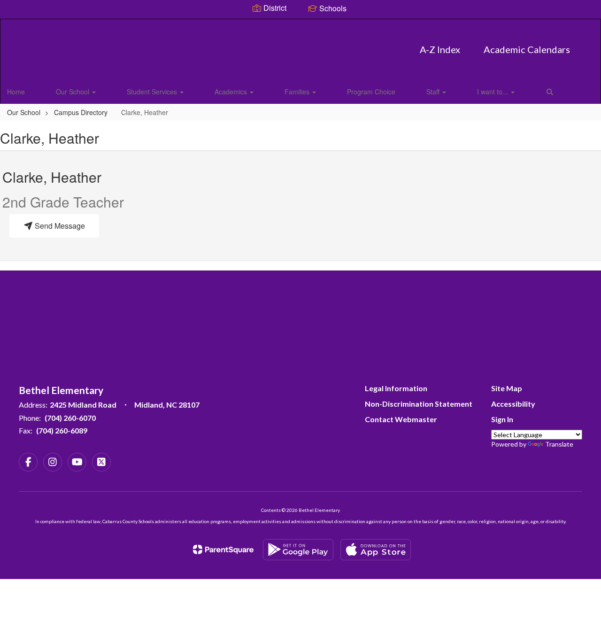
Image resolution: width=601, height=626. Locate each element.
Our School (73, 91)
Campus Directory (81, 112)
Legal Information (396, 388)
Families (298, 91)
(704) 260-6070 (70, 417)
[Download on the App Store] (375, 549)
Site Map (506, 388)
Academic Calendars (527, 49)
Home (16, 91)
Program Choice (371, 91)
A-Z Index (440, 49)
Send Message (59, 225)
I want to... (493, 91)
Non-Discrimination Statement (418, 403)
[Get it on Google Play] (298, 549)
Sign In (502, 419)
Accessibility (513, 403)
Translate (559, 444)
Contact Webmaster (401, 419)
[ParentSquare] (223, 549)
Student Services (153, 91)
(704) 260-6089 (61, 430)
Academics (232, 91)
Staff (433, 91)
